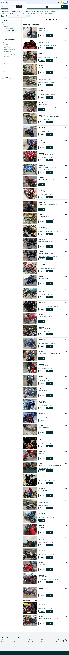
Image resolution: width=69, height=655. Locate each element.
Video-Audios (40, 11)
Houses (33, 11)
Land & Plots (53, 11)
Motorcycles (27, 11)
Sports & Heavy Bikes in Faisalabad (27, 13)
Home (2, 13)
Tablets (46, 11)
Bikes (7, 13)
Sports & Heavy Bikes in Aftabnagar (44, 13)
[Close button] (24, 2)
